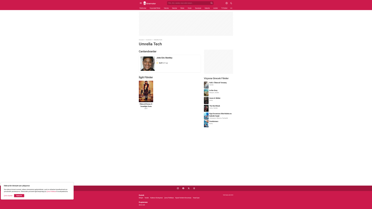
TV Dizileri (224, 8)
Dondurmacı (213, 121)
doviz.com (142, 205)
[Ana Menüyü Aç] (141, 3)
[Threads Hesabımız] (194, 188)
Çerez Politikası (51, 191)
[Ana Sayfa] (149, 3)
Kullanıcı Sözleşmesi (156, 198)
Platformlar (143, 8)
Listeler (215, 8)
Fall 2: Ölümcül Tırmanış (218, 83)
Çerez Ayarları (8, 195)
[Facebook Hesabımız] (183, 188)
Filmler (182, 8)
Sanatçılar (198, 8)
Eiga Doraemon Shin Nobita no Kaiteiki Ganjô (220, 115)
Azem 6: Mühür (214, 98)
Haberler (207, 8)
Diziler (190, 8)
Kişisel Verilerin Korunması (183, 198)
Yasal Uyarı (196, 198)
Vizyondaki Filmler (155, 8)
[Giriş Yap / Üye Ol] (227, 3)
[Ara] (212, 3)
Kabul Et (19, 195)
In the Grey (213, 90)
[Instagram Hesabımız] (178, 188)
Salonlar (174, 8)
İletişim (141, 198)
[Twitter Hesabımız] (189, 188)
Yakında (166, 8)
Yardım (147, 198)
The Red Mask (214, 106)
